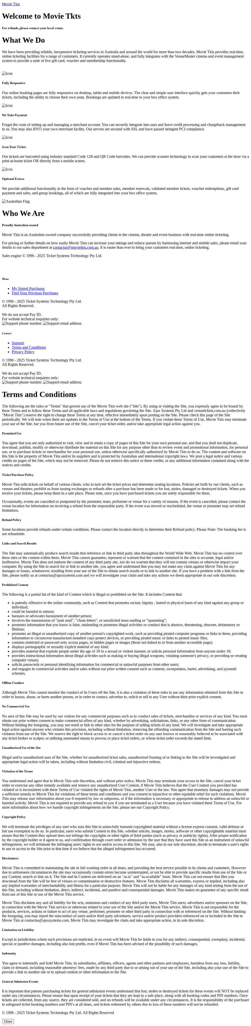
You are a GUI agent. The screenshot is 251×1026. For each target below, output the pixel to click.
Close (8, 1021)
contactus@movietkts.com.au (75, 247)
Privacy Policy (23, 352)
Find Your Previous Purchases (35, 293)
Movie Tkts (11, 4)
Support (18, 343)
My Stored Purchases (28, 288)
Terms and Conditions (29, 347)
